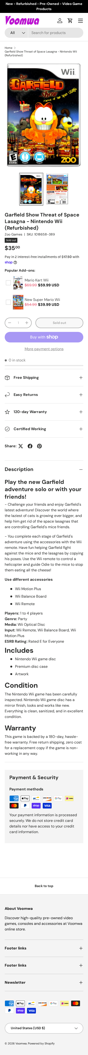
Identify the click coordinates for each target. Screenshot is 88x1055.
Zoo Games (13, 234)
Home (8, 48)
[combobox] (44, 33)
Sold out (59, 323)
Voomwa (21, 1043)
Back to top (44, 886)
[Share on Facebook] (30, 446)
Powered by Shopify (41, 1043)
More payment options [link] (44, 348)
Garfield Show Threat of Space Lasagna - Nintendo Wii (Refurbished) (41, 53)
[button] (70, 20)
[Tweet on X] (20, 446)
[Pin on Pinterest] (39, 446)
